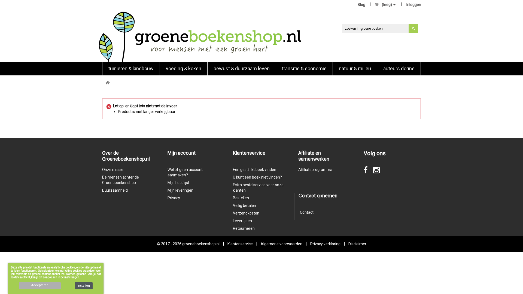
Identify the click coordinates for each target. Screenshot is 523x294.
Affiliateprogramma (315, 169)
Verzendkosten (246, 213)
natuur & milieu (355, 68)
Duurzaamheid (115, 190)
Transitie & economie (304, 68)
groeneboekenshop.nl (201, 244)
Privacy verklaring (325, 244)
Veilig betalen (244, 205)
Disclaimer (357, 244)
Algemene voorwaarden (281, 244)
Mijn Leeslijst (178, 182)
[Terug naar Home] (107, 82)
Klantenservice (240, 244)
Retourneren (244, 228)
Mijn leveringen (180, 190)
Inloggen (413, 4)
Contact (307, 212)
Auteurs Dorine (399, 68)
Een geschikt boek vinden (254, 169)
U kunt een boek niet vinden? (257, 177)
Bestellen (241, 198)
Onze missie (112, 169)
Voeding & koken (183, 68)
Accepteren (39, 285)
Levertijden (242, 221)
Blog (361, 4)
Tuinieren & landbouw (131, 68)
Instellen (83, 285)
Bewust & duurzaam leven (242, 68)
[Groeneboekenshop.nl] (200, 36)
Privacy (174, 198)
